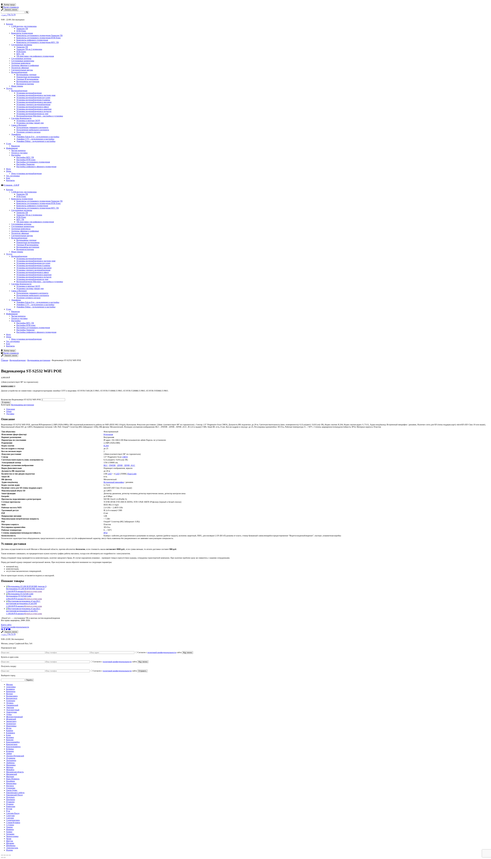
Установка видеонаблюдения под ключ (33, 97)
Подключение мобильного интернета (32, 130)
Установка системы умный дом (30, 123)
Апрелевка (11, 687)
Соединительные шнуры (22, 70)
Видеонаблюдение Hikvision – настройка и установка (39, 116)
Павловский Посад (14, 795)
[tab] (248, 409)
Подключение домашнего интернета (32, 127)
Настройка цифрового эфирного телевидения (36, 166)
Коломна (10, 737)
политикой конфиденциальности (161, 652)
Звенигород (11, 721)
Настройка (16, 155)
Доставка (10, 414)
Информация (12, 148)
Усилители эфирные (20, 68)
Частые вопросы (18, 150)
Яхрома (9, 850)
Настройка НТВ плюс (26, 160)
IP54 (105, 533)
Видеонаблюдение (19, 72)
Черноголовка (12, 836)
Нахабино (10, 781)
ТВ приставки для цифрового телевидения (35, 56)
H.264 (106, 446)
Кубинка (10, 749)
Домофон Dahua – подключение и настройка (35, 141)
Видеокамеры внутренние (27, 81)
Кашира (9, 730)
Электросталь (12, 848)
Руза (8, 811)
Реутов (9, 809)
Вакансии (15, 146)
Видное (9, 694)
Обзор (9, 411)
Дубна (9, 714)
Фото (8, 169)
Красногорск (11, 744)
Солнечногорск (13, 820)
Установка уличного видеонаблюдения (33, 104)
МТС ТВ (20, 54)
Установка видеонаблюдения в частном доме (35, 95)
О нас (8, 143)
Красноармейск (13, 742)
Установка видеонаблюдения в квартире (34, 109)
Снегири (10, 818)
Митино (9, 767)
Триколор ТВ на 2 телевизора (29, 49)
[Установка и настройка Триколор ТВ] (1, 358)
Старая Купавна (13, 822)
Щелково (10, 843)
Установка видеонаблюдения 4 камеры (33, 100)
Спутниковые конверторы (22, 61)
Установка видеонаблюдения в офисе (32, 107)
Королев (9, 740)
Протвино (10, 799)
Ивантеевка (11, 726)
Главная (4, 360)
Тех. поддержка (13, 176)
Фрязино (10, 829)
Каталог (9, 24)
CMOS (125, 457)
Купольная (108, 434)
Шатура (9, 841)
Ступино (10, 825)
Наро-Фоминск (12, 779)
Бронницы (10, 691)
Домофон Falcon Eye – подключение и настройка (37, 137)
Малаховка (11, 765)
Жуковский (11, 719)
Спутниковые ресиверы (21, 45)
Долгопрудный (12, 710)
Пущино (10, 804)
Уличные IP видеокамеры (27, 79)
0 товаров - (11, 185)
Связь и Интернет (19, 125)
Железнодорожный (14, 717)
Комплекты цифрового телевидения (32, 40)
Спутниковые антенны (21, 58)
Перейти (29, 680)
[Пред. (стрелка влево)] (2, 857)
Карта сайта (6, 625)
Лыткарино (11, 760)
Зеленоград (11, 724)
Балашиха (10, 689)
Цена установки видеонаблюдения (26, 173)
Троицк (9, 827)
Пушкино (10, 802)
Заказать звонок (11, 10)
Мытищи (10, 776)
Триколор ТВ (22, 28)
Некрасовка (11, 783)
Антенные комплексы (20, 63)
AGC (133, 465)
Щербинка (10, 845)
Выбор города (9, 5)
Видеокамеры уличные (26, 74)
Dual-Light (131, 474)
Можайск (10, 770)
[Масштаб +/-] (10, 855)
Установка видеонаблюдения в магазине (34, 102)
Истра (8, 728)
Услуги (9, 88)
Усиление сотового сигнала (28, 132)
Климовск (10, 733)
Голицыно (10, 701)
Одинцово (10, 788)
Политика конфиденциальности (15, 627)
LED (110, 474)
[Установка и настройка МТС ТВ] (2, 358)
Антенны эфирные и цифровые (25, 65)
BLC (106, 465)
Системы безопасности (21, 118)
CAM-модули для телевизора (24, 26)
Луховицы (10, 758)
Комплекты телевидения (22, 33)
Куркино (10, 751)
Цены (8, 171)
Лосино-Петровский (15, 756)
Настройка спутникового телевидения (33, 162)
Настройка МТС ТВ (25, 157)
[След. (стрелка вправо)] (5, 857)
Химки (9, 832)
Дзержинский (12, 705)
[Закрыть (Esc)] (2, 855)
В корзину (6, 402)
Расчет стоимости (11, 7)
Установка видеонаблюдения (29, 93)
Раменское (10, 806)
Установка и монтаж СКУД (28, 120)
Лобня (9, 753)
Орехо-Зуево (11, 790)
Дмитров (10, 707)
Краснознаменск (13, 747)
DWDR (112, 465)
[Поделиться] (5, 855)
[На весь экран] (7, 855)
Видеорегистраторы (25, 84)
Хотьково (10, 834)
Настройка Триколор (25, 164)
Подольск (10, 797)
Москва (9, 684)
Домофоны (16, 134)
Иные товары (17, 86)
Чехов (8, 839)
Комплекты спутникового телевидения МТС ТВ (37, 42)
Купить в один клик (33, 591)
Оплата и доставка (19, 153)
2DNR (120, 465)
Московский (11, 774)
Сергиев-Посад (12, 813)
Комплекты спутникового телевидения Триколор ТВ (39, 35)
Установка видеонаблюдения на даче (32, 114)
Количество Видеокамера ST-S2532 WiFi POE (21, 399)
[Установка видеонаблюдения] (3, 358)
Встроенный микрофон (114, 482)
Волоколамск (12, 696)
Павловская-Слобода (15, 793)
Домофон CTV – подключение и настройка (35, 139)
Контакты (10, 180)
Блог (8, 178)
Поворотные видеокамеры (28, 77)
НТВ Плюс (21, 31)
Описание (10, 409)
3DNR (127, 465)
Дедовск (9, 703)
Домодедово (11, 712)
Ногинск (10, 786)
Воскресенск (11, 698)
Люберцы (10, 763)
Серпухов (10, 816)
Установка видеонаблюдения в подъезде (33, 111)
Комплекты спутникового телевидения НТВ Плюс (38, 38)
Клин (8, 735)
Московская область (15, 772)
